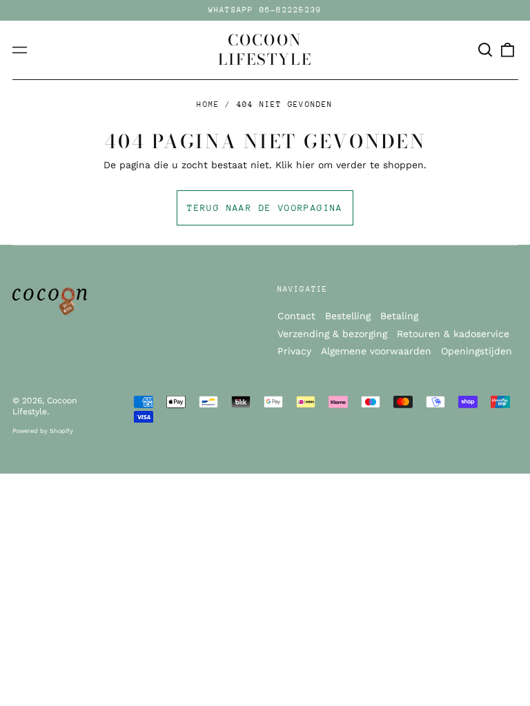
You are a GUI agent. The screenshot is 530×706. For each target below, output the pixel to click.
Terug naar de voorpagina (265, 208)
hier (305, 164)
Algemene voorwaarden (376, 350)
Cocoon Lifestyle (265, 49)
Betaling (399, 315)
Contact (296, 315)
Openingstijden (476, 350)
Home (208, 104)
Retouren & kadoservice (453, 333)
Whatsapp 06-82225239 (265, 10)
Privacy (294, 350)
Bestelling (348, 315)
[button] (486, 50)
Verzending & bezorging (332, 333)
